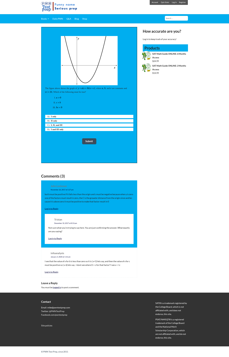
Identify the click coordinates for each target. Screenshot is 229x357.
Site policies (46, 325)
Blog (77, 18)
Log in (145, 39)
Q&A (68, 18)
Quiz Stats (165, 2)
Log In (174, 2)
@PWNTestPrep (56, 311)
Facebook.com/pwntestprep (54, 314)
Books (44, 18)
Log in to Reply (51, 208)
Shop (84, 18)
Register (182, 2)
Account (155, 2)
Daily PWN (57, 18)
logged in (57, 287)
